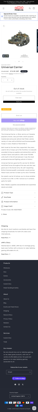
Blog (5, 303)
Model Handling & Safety (11, 288)
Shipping (11, 73)
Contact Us (7, 327)
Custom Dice (7, 284)
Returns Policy (8, 315)
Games (6, 276)
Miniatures (7, 268)
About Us (6, 299)
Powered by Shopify (25, 408)
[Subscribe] (30, 372)
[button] (3, 8)
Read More (4, 237)
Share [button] (5, 214)
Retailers (6, 323)
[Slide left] (15, 62)
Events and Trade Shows (11, 307)
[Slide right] (23, 62)
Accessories (7, 280)
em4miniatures (16, 408)
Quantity (3, 76)
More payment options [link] (19, 124)
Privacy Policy (8, 319)
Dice (5, 272)
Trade (5, 342)
